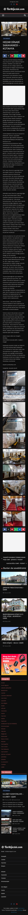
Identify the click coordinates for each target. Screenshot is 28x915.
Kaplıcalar (3, 721)
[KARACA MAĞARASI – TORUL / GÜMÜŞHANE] (6, 813)
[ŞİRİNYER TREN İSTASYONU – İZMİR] (14, 573)
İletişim (3, 866)
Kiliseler (3, 728)
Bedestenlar (4, 690)
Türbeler (3, 764)
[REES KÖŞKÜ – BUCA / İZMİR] (14, 628)
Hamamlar (4, 711)
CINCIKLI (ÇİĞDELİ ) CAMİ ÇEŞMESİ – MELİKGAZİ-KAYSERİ (19, 829)
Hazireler (3, 716)
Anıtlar (3, 683)
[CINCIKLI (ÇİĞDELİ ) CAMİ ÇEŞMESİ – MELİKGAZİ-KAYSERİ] (6, 830)
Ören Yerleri (4, 746)
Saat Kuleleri (4, 751)
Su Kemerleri (4, 762)
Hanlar (3, 713)
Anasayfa (3, 856)
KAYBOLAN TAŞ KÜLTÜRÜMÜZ (9, 723)
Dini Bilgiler (4, 703)
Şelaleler (3, 759)
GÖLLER (3, 708)
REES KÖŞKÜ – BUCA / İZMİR (13, 643)
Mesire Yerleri (5, 739)
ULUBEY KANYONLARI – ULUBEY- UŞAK (13, 795)
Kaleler (3, 718)
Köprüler (3, 731)
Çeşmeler (3, 700)
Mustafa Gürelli (15, 51)
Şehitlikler (3, 757)
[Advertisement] (14, 95)
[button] (14, 378)
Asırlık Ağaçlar (5, 685)
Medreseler (4, 736)
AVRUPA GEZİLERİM (6, 688)
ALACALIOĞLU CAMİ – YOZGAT (16, 563)
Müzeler (3, 741)
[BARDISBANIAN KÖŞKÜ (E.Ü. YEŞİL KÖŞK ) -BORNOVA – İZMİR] (14, 599)
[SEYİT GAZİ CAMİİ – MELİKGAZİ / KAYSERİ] (6, 821)
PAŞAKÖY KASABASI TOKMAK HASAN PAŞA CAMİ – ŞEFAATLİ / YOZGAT (14, 558)
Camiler (3, 693)
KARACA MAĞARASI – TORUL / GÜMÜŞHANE (18, 812)
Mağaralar (4, 734)
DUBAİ (3, 706)
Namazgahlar (4, 744)
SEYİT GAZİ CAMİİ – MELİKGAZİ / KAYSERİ (18, 820)
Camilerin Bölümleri (6, 695)
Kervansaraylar (5, 726)
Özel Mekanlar (6, 38)
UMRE (2, 767)
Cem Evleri (4, 698)
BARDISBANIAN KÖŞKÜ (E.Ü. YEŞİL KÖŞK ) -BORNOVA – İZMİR (13, 616)
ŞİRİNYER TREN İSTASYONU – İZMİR (13, 589)
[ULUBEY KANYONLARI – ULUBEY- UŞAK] (14, 781)
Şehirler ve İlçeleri (6, 754)
